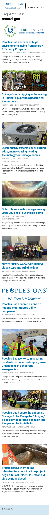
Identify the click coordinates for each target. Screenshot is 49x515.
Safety (36, 105)
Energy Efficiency (34, 53)
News (43, 53)
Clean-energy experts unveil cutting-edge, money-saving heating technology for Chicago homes (24, 151)
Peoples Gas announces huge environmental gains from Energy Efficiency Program (22, 45)
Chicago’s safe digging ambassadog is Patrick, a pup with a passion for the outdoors (24, 98)
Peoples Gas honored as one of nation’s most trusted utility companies (21, 307)
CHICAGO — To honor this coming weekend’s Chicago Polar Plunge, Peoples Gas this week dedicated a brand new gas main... (24, 434)
